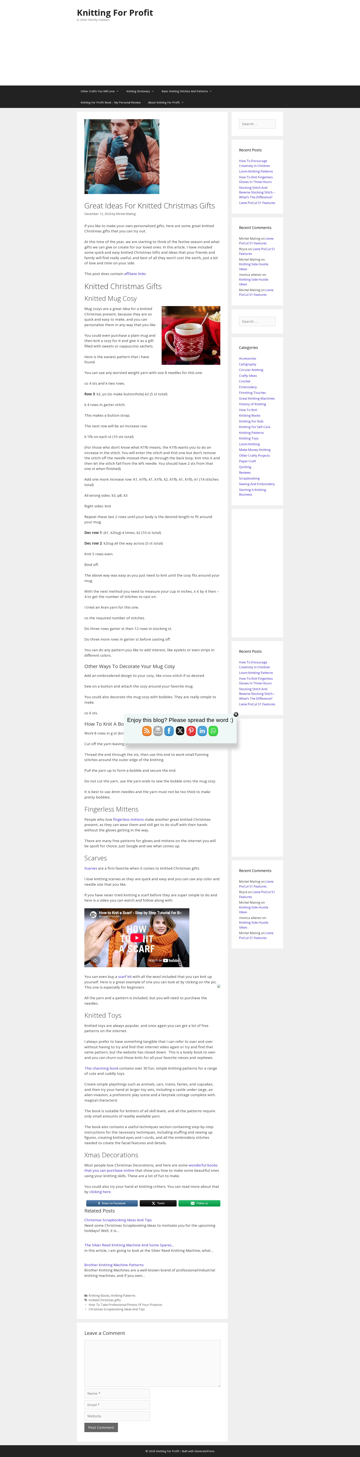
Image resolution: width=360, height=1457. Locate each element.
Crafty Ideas (248, 375)
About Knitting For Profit (164, 102)
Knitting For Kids (251, 421)
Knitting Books (99, 1295)
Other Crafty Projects (254, 455)
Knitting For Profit (115, 12)
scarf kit (125, 976)
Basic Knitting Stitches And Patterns (185, 91)
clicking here (100, 1191)
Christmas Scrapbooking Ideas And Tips (118, 1220)
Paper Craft (247, 461)
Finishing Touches (252, 392)
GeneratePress (204, 1451)
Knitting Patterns (123, 1295)
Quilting (245, 467)
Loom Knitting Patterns (256, 171)
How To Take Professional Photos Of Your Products (125, 1305)
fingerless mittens (128, 819)
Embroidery (248, 387)
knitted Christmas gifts (105, 1300)
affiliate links (135, 273)
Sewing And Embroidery (257, 484)
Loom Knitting (249, 444)
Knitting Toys (249, 438)
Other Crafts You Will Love (98, 91)
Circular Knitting (251, 370)
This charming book (101, 1068)
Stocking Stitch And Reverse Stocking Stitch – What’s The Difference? (257, 192)
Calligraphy (247, 364)
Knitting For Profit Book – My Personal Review (111, 102)
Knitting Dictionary (138, 91)
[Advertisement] (180, 57)
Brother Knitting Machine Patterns (114, 1264)
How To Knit (248, 410)
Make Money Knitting (255, 450)
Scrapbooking (249, 478)
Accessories (247, 358)
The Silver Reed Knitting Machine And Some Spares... (129, 1245)
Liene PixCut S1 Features (257, 203)
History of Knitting (252, 404)
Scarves (90, 868)
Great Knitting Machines (257, 398)
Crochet (244, 381)
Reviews (245, 472)
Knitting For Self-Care (254, 427)
